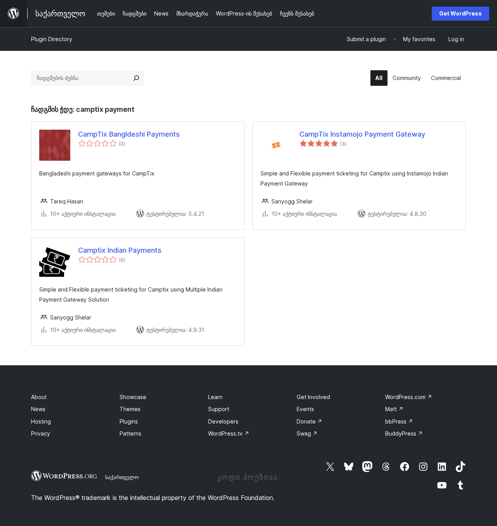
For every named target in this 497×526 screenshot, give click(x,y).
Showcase (133, 397)
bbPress (399, 421)
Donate (309, 421)
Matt (394, 409)
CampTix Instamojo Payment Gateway (362, 134)
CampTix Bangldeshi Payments (129, 134)
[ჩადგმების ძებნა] (136, 78)
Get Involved (313, 397)
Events (305, 409)
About (39, 397)
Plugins (129, 421)
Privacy (40, 433)
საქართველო (122, 477)
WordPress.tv (228, 433)
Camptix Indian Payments (120, 250)
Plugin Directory (51, 39)
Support (218, 409)
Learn (215, 397)
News (38, 409)
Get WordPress (460, 13)
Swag (307, 433)
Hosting (41, 421)
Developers (223, 421)
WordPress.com (408, 397)
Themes (130, 409)
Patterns (130, 433)
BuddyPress (404, 433)
